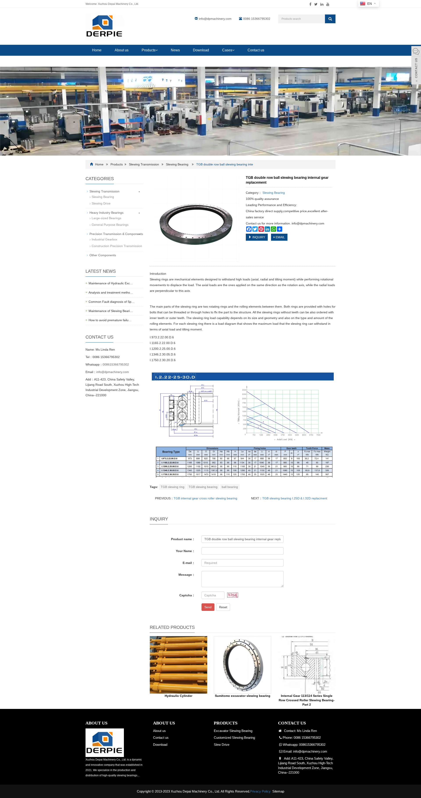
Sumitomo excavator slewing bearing (242, 696)
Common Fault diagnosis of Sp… (111, 301)
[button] (156, 50)
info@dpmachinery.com (215, 18)
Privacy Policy (260, 791)
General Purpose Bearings (110, 224)
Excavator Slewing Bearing (233, 731)
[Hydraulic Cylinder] (178, 665)
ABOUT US (164, 723)
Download (201, 50)
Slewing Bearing (177, 164)
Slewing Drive (101, 203)
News (175, 50)
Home (97, 50)
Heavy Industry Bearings (106, 212)
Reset (223, 607)
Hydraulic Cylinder (178, 696)
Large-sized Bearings (106, 218)
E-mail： (189, 563)
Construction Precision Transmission (117, 246)
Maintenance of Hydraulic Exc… (111, 283)
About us (121, 50)
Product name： (183, 539)
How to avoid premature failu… (110, 320)
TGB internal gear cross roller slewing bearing (205, 498)
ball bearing (230, 487)
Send (208, 607)
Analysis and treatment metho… (111, 292)
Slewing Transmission (144, 164)
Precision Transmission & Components (116, 234)
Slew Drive (221, 744)
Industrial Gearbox (104, 239)
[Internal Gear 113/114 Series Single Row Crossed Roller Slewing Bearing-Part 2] (306, 665)
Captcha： (187, 595)
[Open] (416, 66)
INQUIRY (258, 237)
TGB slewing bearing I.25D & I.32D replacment (294, 498)
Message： (186, 574)
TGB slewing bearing (203, 487)
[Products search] (330, 18)
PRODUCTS (225, 723)
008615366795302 (116, 364)
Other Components (102, 255)
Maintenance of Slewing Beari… (111, 311)
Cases (227, 50)
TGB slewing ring (172, 487)
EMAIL (280, 237)
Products (148, 50)
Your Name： (185, 551)
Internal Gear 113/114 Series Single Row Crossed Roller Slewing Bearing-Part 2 (307, 700)
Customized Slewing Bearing (234, 737)
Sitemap (278, 791)
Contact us (256, 50)
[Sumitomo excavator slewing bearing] (242, 665)
